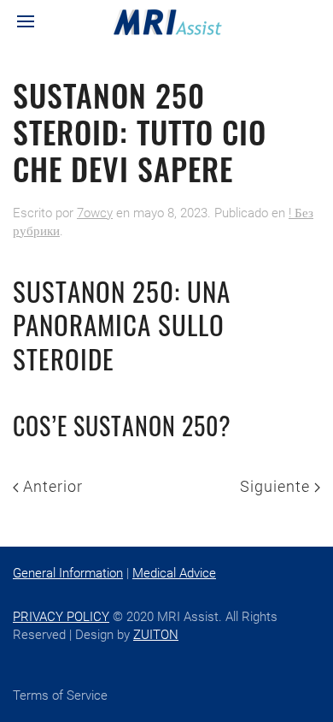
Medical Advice (174, 573)
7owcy (95, 213)
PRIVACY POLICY (61, 616)
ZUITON (155, 634)
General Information (68, 573)
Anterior (51, 486)
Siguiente (277, 486)
